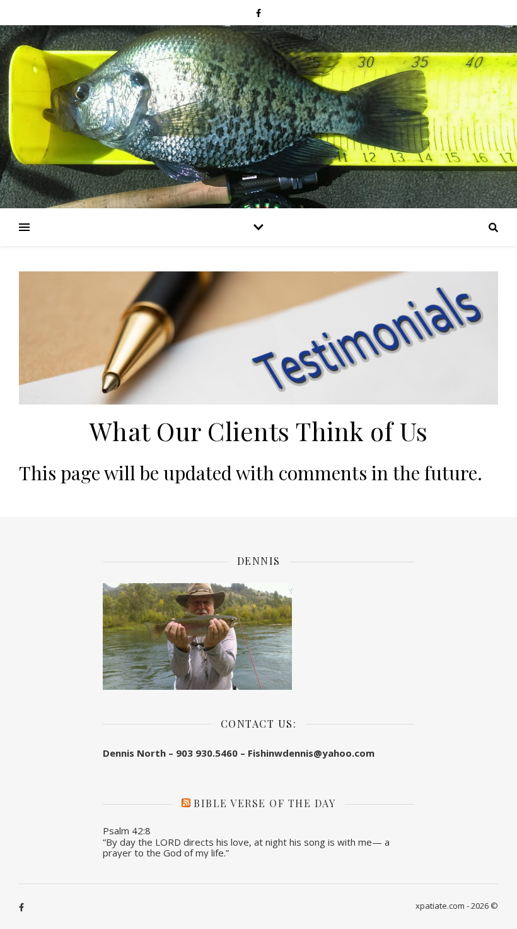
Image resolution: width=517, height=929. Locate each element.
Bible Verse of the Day (264, 803)
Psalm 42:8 (127, 830)
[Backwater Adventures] (258, 116)
